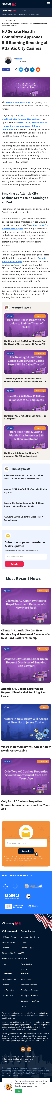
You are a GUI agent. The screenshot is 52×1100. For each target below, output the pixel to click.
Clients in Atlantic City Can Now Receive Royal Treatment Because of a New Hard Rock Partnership (25, 634)
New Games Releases (9, 14)
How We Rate (33, 1056)
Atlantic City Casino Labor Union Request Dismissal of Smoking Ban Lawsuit (23, 692)
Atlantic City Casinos (11, 953)
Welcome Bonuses (29, 984)
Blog (23, 1056)
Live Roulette (8, 990)
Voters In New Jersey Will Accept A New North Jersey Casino (26, 748)
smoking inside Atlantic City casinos (20, 119)
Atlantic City (23, 11)
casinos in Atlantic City (18, 102)
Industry (39, 11)
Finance (31, 11)
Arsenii (19, 59)
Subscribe (26, 851)
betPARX (25, 958)
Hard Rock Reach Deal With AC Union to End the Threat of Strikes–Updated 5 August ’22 (24, 342)
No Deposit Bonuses (30, 995)
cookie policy (32, 1086)
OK (19, 1091)
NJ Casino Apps (9, 937)
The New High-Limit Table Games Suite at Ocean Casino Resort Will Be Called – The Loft (25, 380)
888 (22, 953)
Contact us (15, 1056)
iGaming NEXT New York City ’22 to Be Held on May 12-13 (25, 491)
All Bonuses (26, 979)
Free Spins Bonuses (29, 990)
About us (5, 1056)
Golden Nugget (27, 947)
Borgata (24, 969)
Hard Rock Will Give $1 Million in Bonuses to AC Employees (25, 417)
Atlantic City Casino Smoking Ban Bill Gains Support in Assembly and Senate (24, 505)
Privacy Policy (28, 1059)
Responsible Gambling (12, 1061)
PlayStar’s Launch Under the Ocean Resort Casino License (23, 518)
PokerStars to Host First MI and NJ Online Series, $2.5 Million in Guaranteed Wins (23, 477)
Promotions (23, 14)
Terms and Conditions (12, 1059)
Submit (14, 564)
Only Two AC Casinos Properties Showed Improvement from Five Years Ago (25, 805)
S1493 (21, 115)
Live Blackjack (8, 995)
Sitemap (26, 1061)
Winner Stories (34, 14)
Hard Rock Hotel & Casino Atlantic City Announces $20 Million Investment (22, 454)
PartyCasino (26, 964)
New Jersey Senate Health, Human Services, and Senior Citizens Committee (24, 126)
